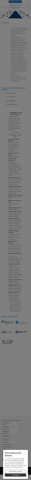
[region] (15, 464)
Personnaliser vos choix (15, 471)
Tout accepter (15, 475)
